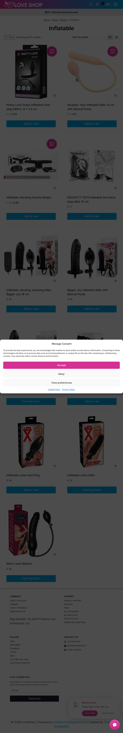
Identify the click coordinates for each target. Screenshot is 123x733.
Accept (61, 365)
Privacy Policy (68, 389)
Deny (61, 373)
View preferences (61, 382)
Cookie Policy (54, 389)
